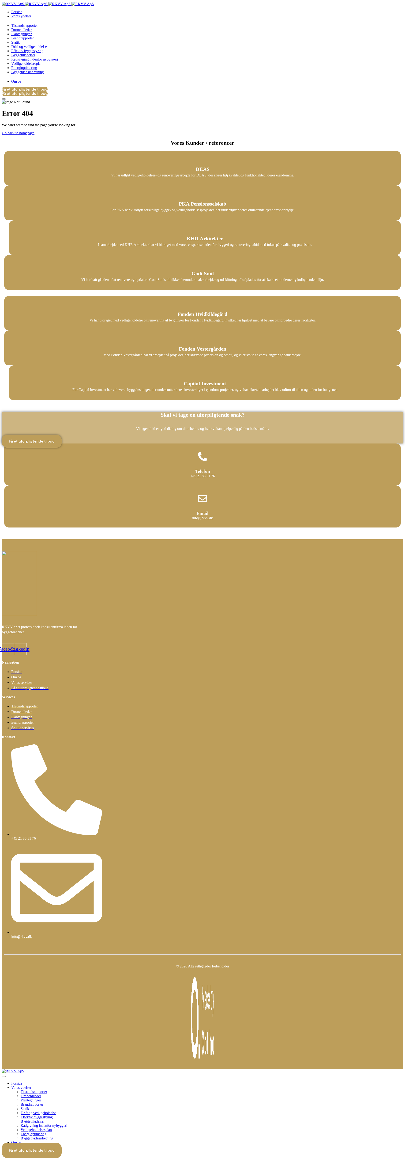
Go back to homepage (18, 133)
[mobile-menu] (4, 99)
